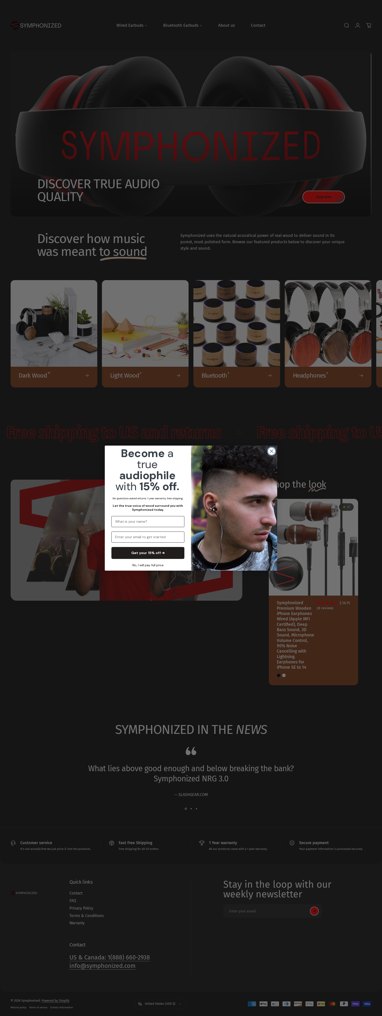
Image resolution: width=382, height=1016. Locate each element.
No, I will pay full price (148, 565)
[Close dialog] (271, 451)
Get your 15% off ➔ (148, 553)
